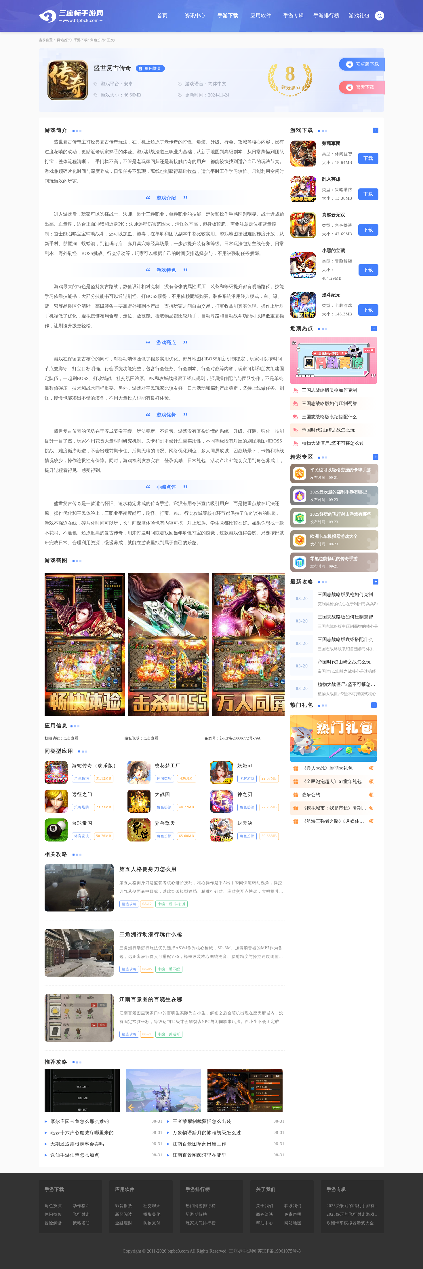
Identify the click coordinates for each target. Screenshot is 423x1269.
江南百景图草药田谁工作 (199, 1143)
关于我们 (264, 1206)
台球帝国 (82, 823)
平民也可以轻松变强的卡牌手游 (340, 470)
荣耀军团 (331, 143)
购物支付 (152, 1223)
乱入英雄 (331, 179)
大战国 (162, 794)
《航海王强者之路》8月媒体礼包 (335, 821)
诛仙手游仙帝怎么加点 (74, 1155)
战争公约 (311, 794)
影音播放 (123, 1206)
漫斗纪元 (331, 294)
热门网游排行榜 (201, 1206)
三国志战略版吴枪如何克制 (329, 390)
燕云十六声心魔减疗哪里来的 (82, 1132)
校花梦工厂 (168, 765)
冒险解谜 (53, 1223)
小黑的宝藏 (333, 250)
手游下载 (228, 15)
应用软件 (260, 15)
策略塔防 (81, 1223)
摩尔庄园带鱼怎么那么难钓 (79, 1121)
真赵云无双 (333, 214)
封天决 (245, 823)
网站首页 (64, 40)
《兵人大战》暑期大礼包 (327, 768)
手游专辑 (293, 15)
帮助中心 (264, 1223)
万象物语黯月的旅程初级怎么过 (207, 1132)
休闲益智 (53, 1214)
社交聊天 (152, 1206)
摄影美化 (152, 1214)
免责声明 (293, 1214)
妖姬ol (244, 765)
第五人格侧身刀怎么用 (148, 869)
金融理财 (123, 1223)
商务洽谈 (264, 1214)
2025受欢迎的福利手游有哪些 (338, 492)
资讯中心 (195, 15)
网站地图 (293, 1223)
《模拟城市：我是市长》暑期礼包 (336, 807)
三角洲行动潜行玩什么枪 (151, 934)
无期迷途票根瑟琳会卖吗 (77, 1143)
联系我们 (293, 1206)
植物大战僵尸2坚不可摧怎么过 (333, 443)
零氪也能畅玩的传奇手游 (334, 558)
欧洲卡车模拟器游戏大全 (334, 536)
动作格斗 (81, 1206)
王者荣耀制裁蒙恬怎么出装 (202, 1121)
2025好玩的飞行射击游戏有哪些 (340, 514)
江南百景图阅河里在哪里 (199, 1155)
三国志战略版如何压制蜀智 (329, 403)
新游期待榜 (196, 1214)
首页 (162, 15)
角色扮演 (97, 40)
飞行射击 (81, 1214)
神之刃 (245, 794)
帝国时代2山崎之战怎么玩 (328, 430)
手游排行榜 (326, 15)
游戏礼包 (359, 15)
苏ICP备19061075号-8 (279, 1251)
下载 (368, 158)
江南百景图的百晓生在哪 (151, 999)
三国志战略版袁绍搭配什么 (329, 416)
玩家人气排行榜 (201, 1223)
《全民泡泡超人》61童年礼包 (332, 781)
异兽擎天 (165, 823)
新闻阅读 (123, 1214)
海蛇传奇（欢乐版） (95, 765)
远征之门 (82, 794)
